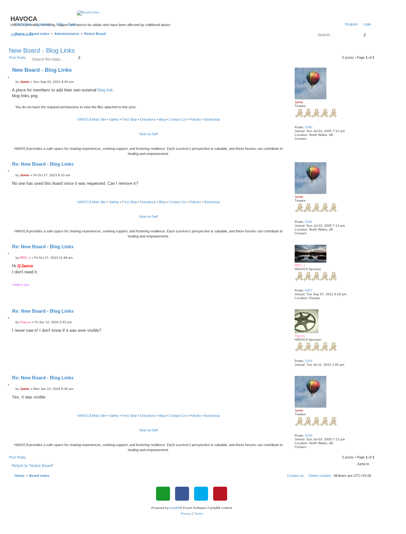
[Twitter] (201, 494)
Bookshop (212, 119)
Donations (148, 119)
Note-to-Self (148, 134)
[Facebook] (182, 494)
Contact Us (177, 119)
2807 (308, 290)
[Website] (163, 494)
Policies (195, 119)
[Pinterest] (220, 494)
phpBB (175, 508)
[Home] (192, 13)
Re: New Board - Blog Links (43, 164)
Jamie (299, 102)
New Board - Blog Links (42, 50)
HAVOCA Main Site (91, 119)
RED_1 (300, 265)
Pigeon (300, 335)
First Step (129, 119)
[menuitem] (42, 24)
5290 (308, 127)
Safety (114, 119)
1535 (308, 361)
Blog (162, 119)
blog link (105, 90)
